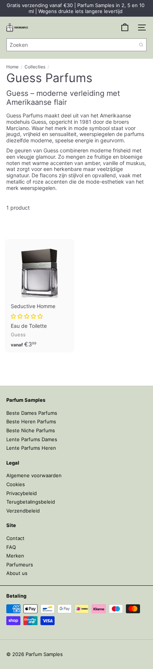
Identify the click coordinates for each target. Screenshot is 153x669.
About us (16, 573)
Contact (15, 538)
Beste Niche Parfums (30, 430)
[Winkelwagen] (124, 27)
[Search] (141, 44)
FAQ (11, 547)
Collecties (35, 67)
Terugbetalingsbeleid (30, 502)
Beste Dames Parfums (31, 413)
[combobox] (76, 44)
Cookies (15, 484)
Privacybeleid (21, 493)
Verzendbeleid (23, 511)
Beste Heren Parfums (31, 421)
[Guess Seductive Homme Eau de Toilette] (39, 295)
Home (12, 67)
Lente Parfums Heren (31, 448)
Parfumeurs (19, 565)
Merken (15, 556)
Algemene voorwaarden (34, 475)
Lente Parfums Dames (31, 439)
